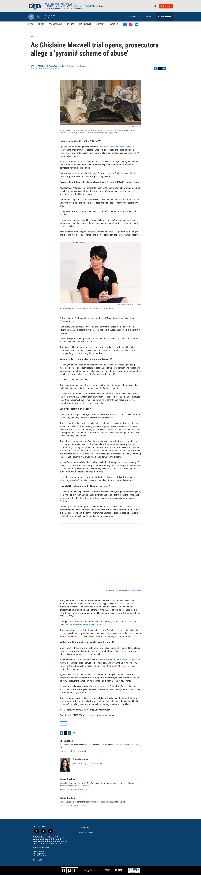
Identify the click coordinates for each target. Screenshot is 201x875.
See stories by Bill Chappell (73, 751)
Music (41, 24)
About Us (114, 24)
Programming (55, 24)
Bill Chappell (43, 66)
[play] (31, 17)
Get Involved (85, 24)
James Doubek (80, 66)
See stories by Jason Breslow (74, 789)
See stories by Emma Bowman (87, 763)
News (30, 24)
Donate (166, 6)
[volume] (38, 17)
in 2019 (114, 161)
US (32, 36)
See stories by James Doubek (74, 805)
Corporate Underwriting (86, 833)
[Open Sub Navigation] (35, 24)
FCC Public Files (83, 827)
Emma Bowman (55, 66)
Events (70, 24)
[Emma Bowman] (65, 765)
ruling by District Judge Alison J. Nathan (85, 624)
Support (100, 24)
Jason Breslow (67, 66)
